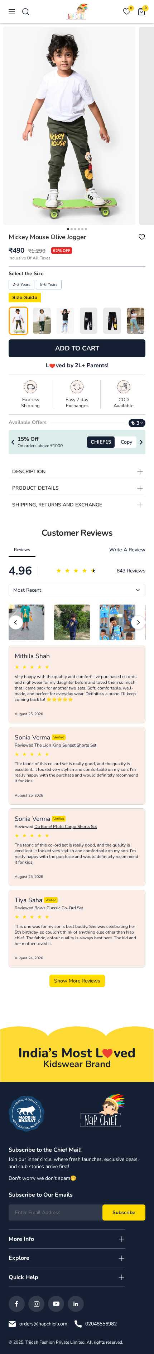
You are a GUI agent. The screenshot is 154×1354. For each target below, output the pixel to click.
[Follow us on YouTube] (56, 1304)
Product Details (35, 488)
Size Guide (24, 297)
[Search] (25, 11)
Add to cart (77, 348)
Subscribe (123, 1212)
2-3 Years (21, 284)
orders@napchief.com (43, 1323)
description (28, 471)
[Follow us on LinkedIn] (76, 1304)
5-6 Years (49, 284)
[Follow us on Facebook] (17, 1304)
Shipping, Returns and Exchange (57, 504)
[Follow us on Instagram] (36, 1304)
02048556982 (101, 1323)
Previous (13, 442)
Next (141, 442)
